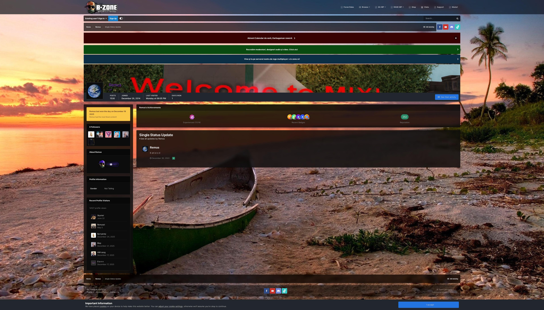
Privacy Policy (102, 292)
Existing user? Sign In (95, 18)
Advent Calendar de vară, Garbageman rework (269, 38)
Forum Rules (348, 7)
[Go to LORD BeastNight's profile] (100, 134)
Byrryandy (101, 234)
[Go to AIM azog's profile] (93, 253)
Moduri (454, 7)
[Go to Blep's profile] (125, 134)
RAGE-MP (397, 7)
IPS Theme (91, 289)
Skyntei (100, 215)
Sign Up (113, 18)
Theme (90, 292)
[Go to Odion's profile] (117, 134)
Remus (154, 147)
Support (440, 7)
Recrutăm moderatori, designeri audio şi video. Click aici (272, 49)
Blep (99, 243)
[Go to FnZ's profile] (108, 134)
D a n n (100, 261)
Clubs (426, 7)
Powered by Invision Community (444, 292)
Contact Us (114, 292)
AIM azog (101, 252)
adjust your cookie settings (171, 306)
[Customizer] (121, 18)
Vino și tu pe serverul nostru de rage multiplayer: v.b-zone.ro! (272, 59)
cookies (103, 306)
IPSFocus (102, 289)
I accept (429, 304)
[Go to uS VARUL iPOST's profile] (91, 142)
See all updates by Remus (152, 138)
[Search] (457, 18)
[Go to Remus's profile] (145, 149)
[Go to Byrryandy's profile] (91, 134)
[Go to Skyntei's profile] (93, 216)
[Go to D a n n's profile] (93, 263)
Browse (365, 7)
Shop (413, 7)
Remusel (101, 224)
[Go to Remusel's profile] (93, 226)
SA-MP (381, 7)
